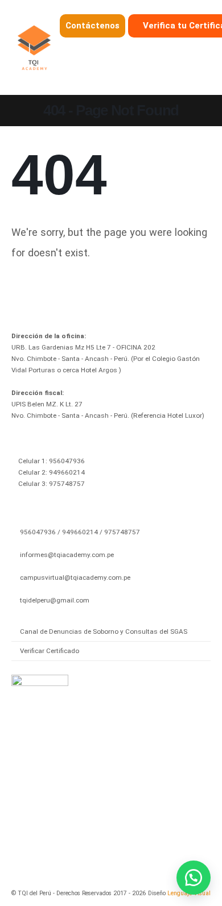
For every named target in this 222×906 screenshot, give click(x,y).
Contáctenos (92, 25)
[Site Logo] (34, 47)
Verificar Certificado (49, 651)
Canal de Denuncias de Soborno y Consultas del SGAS (103, 631)
